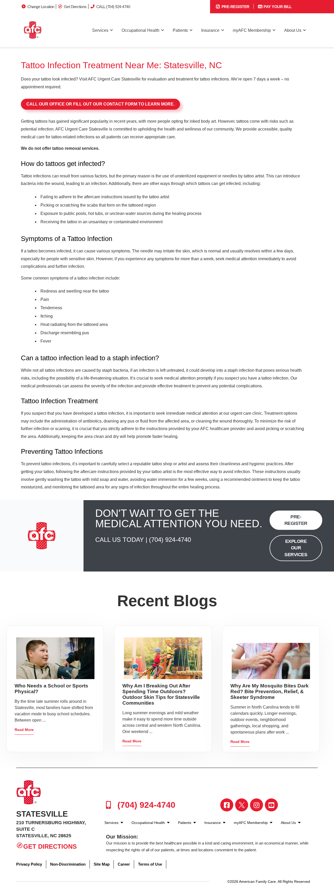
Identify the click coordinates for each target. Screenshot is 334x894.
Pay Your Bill (277, 6)
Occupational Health (140, 30)
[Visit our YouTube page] (271, 804)
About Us (292, 30)
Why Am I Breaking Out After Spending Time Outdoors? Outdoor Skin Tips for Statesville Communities (161, 694)
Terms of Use (150, 864)
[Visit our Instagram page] (256, 804)
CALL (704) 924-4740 (113, 6)
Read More (24, 730)
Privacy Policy (29, 864)
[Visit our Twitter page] (241, 804)
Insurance (210, 30)
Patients (180, 30)
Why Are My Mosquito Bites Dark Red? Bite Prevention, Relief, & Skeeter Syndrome (269, 691)
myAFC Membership (252, 30)
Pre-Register (234, 6)
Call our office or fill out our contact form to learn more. (100, 104)
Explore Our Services (295, 548)
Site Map (102, 864)
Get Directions (75, 6)
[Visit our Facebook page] (226, 804)
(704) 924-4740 (170, 539)
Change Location (40, 6)
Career (124, 864)
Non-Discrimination (68, 864)
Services (100, 30)
